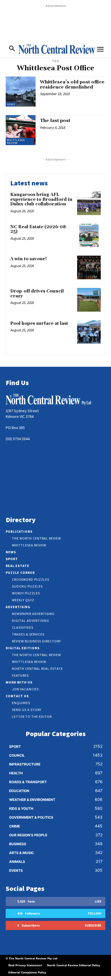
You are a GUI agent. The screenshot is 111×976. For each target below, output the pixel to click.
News (11, 104)
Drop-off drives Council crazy (37, 293)
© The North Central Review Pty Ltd (31, 958)
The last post (55, 120)
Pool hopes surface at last (39, 323)
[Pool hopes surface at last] (89, 332)
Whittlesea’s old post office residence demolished (72, 84)
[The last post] (21, 130)
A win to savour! (28, 259)
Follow (94, 913)
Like (98, 901)
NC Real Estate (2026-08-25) (38, 229)
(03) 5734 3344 (18, 438)
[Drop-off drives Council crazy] (89, 300)
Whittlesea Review (16, 141)
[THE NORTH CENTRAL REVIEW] (56, 49)
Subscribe (93, 925)
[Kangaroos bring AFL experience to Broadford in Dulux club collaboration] (89, 203)
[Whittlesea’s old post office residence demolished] (21, 92)
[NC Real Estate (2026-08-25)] (89, 235)
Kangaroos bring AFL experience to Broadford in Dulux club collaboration (41, 199)
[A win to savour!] (89, 267)
